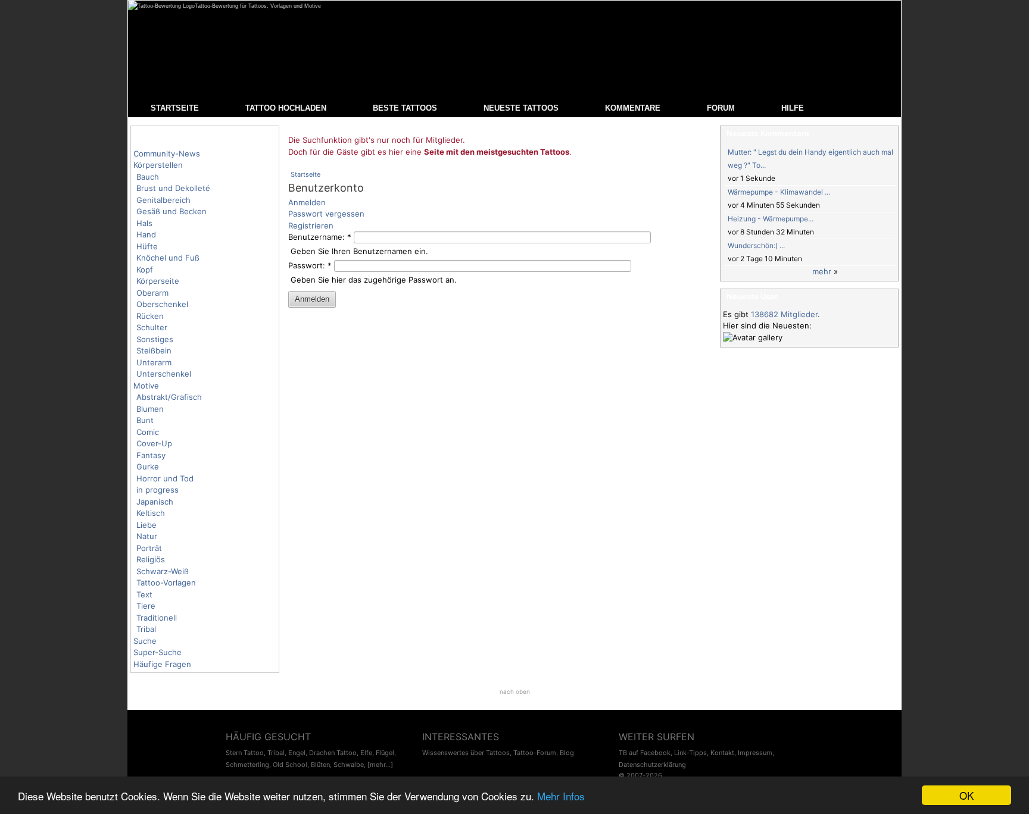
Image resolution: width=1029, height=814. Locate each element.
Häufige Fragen (162, 664)
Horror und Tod (165, 478)
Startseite (305, 174)
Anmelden (307, 202)
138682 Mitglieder (784, 314)
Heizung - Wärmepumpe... (770, 218)
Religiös (150, 559)
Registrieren (310, 225)
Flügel (385, 753)
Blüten (320, 764)
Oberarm (152, 293)
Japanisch (154, 501)
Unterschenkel (163, 373)
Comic (147, 432)
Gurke (147, 466)
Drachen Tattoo (333, 753)
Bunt (145, 420)
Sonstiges (154, 339)
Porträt (149, 548)
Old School (290, 764)
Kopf (144, 269)
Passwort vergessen (326, 213)
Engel (296, 753)
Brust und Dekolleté (173, 188)
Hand (146, 234)
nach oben (515, 691)
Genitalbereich (163, 200)
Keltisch (150, 513)
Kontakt (722, 753)
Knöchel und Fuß (167, 257)
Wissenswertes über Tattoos (466, 753)
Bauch (147, 176)
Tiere (145, 605)
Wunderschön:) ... (756, 245)
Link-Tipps (690, 753)
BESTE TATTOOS (405, 108)
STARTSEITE (175, 108)
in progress (157, 489)
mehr (821, 271)
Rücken (150, 316)
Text (144, 594)
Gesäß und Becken (171, 211)
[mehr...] (380, 764)
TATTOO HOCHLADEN (285, 108)
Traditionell (156, 617)
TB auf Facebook (645, 753)
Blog (567, 753)
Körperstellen (158, 165)
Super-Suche (157, 652)
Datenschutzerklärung (652, 764)
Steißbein (154, 350)
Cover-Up (154, 443)
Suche (145, 641)
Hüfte (147, 246)
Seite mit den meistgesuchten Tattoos (496, 151)
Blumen (150, 409)
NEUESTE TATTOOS (521, 108)
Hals (144, 223)
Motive (146, 385)
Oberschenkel (162, 304)
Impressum (755, 753)
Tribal (146, 629)
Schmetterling (247, 764)
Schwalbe (348, 764)
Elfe (366, 753)
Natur (146, 536)
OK (966, 795)
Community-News (166, 153)
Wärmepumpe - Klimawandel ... (779, 191)
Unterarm (154, 362)
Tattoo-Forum (534, 753)
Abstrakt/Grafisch (169, 397)
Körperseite (157, 281)
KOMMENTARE (632, 108)
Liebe (146, 525)
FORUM (721, 108)
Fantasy (151, 455)
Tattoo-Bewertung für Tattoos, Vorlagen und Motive (258, 6)
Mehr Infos (561, 795)
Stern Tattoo (245, 753)
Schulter (151, 327)
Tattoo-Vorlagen (166, 582)
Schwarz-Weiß (162, 571)
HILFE (792, 108)
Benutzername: (319, 237)
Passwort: (310, 265)
